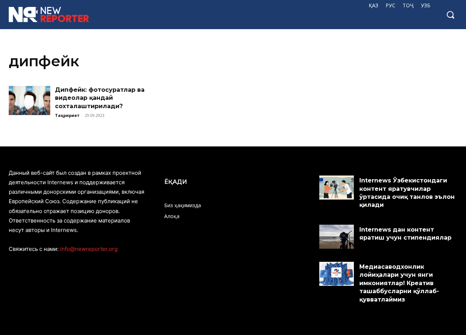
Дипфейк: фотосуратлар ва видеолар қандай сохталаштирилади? (100, 98)
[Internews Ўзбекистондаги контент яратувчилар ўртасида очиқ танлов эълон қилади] (336, 188)
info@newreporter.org (89, 248)
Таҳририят (67, 115)
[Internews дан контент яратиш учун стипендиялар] (336, 237)
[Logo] (49, 14)
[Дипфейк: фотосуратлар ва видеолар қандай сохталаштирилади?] (29, 100)
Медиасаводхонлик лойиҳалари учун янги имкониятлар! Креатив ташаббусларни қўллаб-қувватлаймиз (399, 283)
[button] (450, 14)
